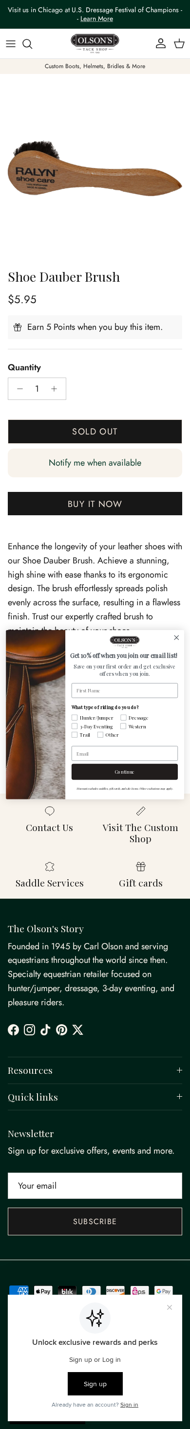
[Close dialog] (176, 637)
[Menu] (10, 43)
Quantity (24, 368)
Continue (125, 771)
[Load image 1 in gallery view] (95, 169)
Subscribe (95, 1221)
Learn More (96, 18)
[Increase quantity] (57, 388)
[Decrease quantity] (17, 388)
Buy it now (95, 504)
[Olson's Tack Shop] (95, 44)
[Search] (32, 43)
